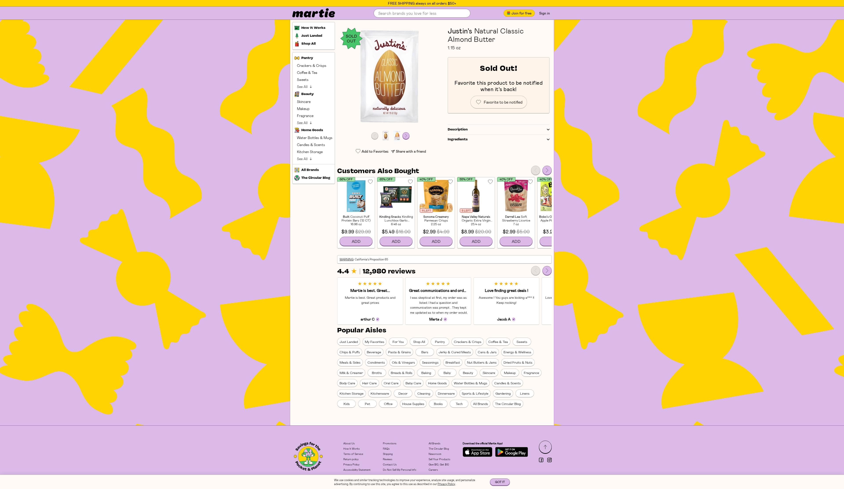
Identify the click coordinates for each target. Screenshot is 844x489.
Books (438, 404)
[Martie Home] (309, 13)
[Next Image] (405, 135)
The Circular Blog (508, 404)
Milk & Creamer (351, 373)
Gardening (503, 393)
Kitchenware (380, 393)
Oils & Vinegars (403, 362)
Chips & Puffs (350, 352)
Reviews (387, 459)
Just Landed (349, 342)
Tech (459, 404)
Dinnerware (446, 393)
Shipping (388, 453)
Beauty (468, 373)
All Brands (480, 404)
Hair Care (369, 383)
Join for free (521, 13)
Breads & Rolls (401, 373)
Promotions (390, 443)
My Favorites (374, 342)
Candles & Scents (311, 145)
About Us (349, 443)
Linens (524, 393)
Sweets (303, 79)
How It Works (351, 448)
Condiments (376, 362)
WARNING (346, 259)
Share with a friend (411, 151)
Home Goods (437, 383)
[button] (390, 77)
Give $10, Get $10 (439, 464)
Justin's (460, 30)
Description (458, 129)
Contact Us (390, 464)
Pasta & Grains (399, 352)
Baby (447, 373)
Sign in (544, 13)
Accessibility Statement (357, 469)
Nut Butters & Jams (482, 362)
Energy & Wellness (517, 352)
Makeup (303, 108)
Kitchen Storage (310, 152)
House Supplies (413, 404)
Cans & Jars (487, 352)
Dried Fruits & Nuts (518, 362)
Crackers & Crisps (311, 65)
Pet (367, 404)
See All (302, 86)
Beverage (374, 352)
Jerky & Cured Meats (455, 352)
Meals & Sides (350, 362)
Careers (433, 469)
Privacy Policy (351, 464)
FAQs (386, 448)
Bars (424, 352)
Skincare (304, 101)
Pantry (440, 342)
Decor (402, 393)
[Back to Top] (545, 447)
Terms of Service (353, 453)
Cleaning (423, 393)
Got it (500, 482)
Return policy (350, 459)
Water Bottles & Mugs (315, 138)
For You (398, 342)
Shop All (419, 342)
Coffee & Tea (307, 72)
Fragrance (305, 116)
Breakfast (453, 362)
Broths (377, 373)
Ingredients (458, 139)
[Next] (547, 170)
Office (388, 404)
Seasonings (430, 362)
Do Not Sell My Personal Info (399, 469)
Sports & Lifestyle (475, 393)
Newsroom (435, 453)
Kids (347, 404)
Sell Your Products (439, 459)
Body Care (347, 383)
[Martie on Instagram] (549, 460)
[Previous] (535, 170)
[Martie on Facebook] (541, 460)
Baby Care (413, 383)
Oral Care (391, 383)
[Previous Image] (374, 135)
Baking (426, 373)
